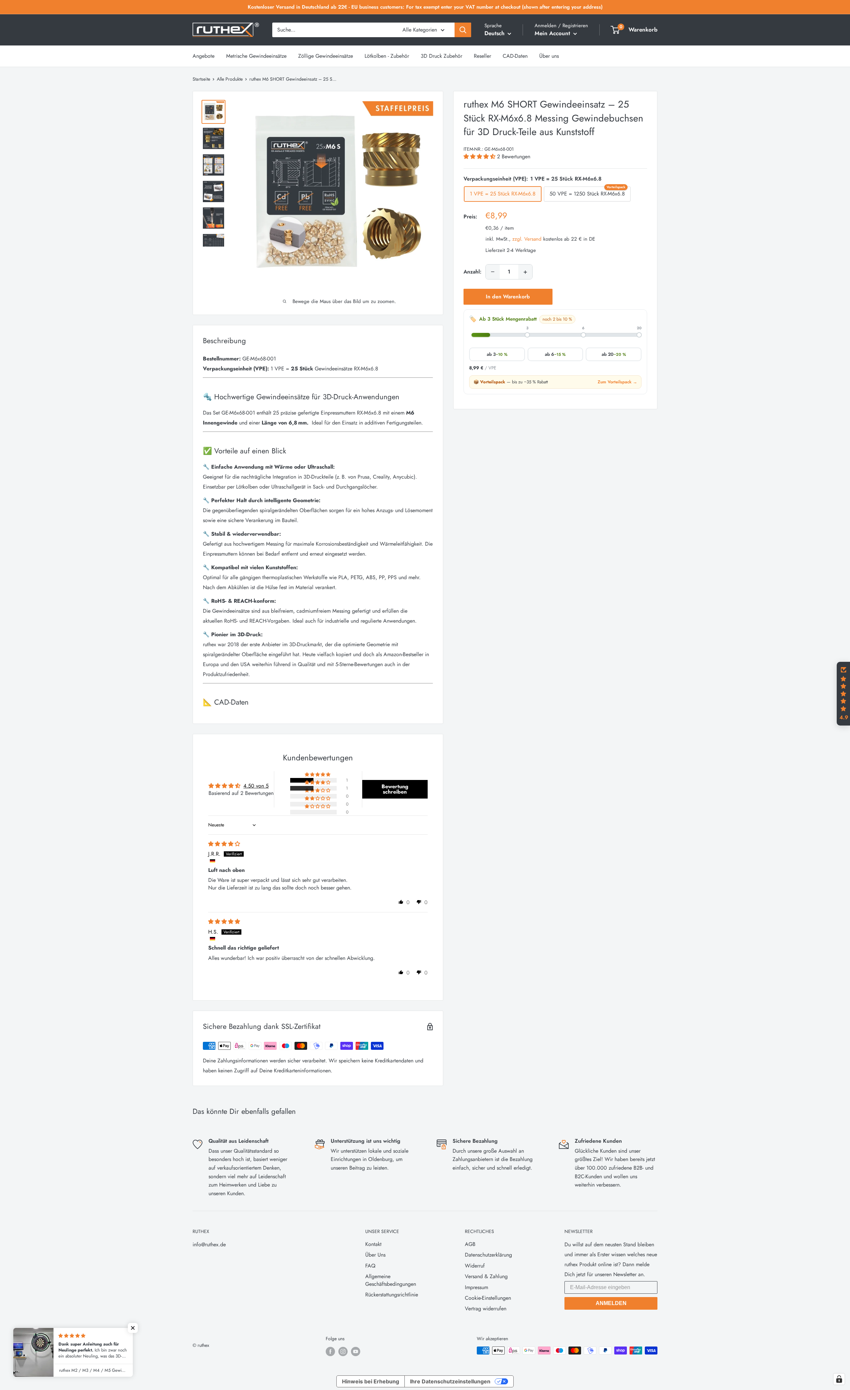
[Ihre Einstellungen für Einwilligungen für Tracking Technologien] (839, 1379)
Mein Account (553, 33)
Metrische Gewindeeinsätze (256, 56)
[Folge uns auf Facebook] (330, 1351)
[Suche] (463, 30)
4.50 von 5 (256, 786)
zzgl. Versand (527, 239)
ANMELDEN (611, 1303)
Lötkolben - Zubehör (387, 56)
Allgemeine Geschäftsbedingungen (390, 1280)
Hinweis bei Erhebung (370, 1381)
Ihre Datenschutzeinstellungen (450, 1381)
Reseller (482, 56)
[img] (224, 844)
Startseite (201, 79)
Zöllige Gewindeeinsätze (325, 56)
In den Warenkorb (508, 296)
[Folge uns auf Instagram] (343, 1351)
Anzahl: (472, 271)
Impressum (476, 1287)
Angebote (203, 56)
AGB (470, 1244)
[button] (480, 156)
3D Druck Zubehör (441, 56)
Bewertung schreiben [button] (395, 789)
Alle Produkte (230, 79)
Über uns (549, 56)
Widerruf (475, 1266)
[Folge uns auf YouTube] (355, 1351)
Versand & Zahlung (486, 1276)
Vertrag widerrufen (485, 1308)
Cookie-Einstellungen (488, 1298)
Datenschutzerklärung (488, 1255)
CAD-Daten (515, 56)
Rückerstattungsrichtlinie (391, 1294)
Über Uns (375, 1255)
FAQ (370, 1266)
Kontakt (373, 1244)
